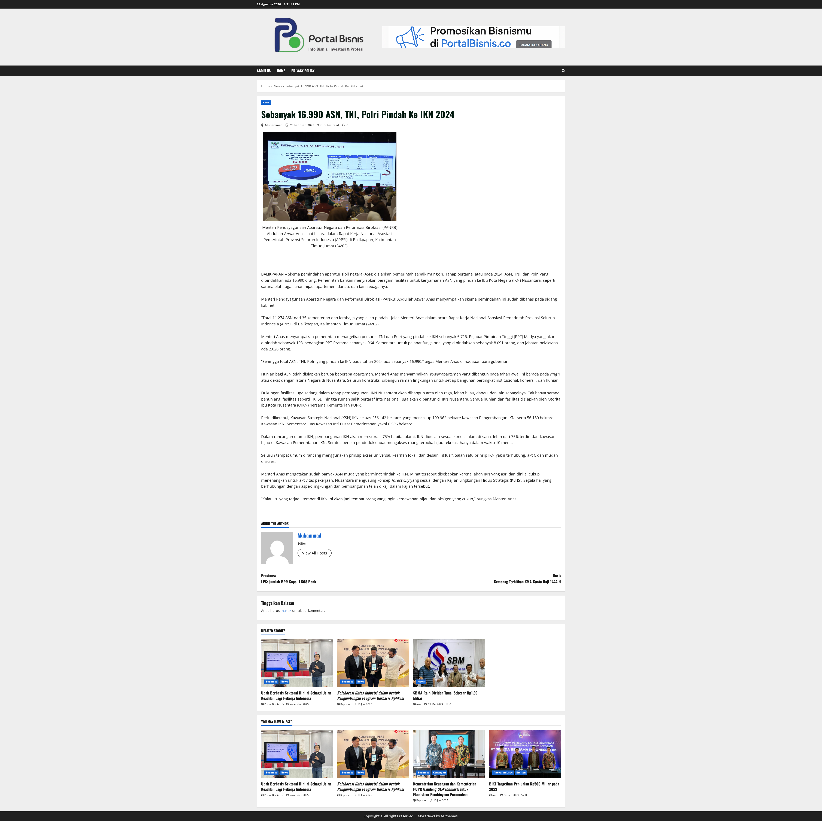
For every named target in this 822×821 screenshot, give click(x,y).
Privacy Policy (302, 70)
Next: (527, 578)
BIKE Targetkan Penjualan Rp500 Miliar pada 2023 (524, 786)
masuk (286, 610)
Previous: (288, 578)
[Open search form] (563, 71)
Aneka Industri (503, 772)
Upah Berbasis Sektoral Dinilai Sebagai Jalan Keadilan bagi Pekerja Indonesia (296, 695)
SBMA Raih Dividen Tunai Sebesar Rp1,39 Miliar (445, 695)
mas (418, 704)
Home (281, 70)
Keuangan (439, 772)
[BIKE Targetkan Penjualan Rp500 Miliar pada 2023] (525, 754)
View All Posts (314, 553)
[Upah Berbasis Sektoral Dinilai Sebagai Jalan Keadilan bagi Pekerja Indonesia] (297, 663)
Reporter (345, 704)
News (266, 102)
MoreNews (426, 816)
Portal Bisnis (271, 704)
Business (271, 681)
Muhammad (274, 125)
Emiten (521, 772)
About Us (264, 70)
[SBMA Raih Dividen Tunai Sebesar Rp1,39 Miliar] (449, 663)
